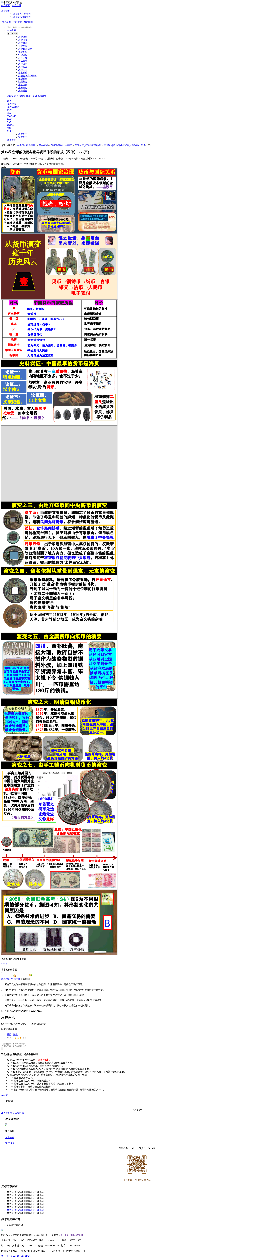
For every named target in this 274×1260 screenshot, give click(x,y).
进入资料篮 (18, 1113)
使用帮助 (17, 22)
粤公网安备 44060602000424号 (16, 1256)
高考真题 (22, 42)
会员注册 (16, 5)
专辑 (9, 128)
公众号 (10, 131)
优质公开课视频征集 (36, 96)
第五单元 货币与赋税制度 (87, 145)
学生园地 (22, 60)
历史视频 (22, 66)
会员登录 (5, 5)
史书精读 (22, 72)
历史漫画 (22, 90)
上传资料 (5, 11)
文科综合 (22, 57)
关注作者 (9, 1143)
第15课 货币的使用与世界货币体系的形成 (124, 145)
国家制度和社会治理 (61, 145)
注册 (15, 1034)
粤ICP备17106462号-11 (72, 1235)
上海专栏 (22, 87)
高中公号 (22, 134)
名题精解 (22, 78)
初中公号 (22, 137)
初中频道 (22, 45)
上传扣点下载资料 (22, 14)
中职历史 (22, 54)
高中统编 (22, 36)
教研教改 (22, 51)
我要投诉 (5, 979)
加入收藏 (15, 979)
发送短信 (9, 1137)
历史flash (22, 69)
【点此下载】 (42, 1059)
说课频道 (22, 81)
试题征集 (11, 96)
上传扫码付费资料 (22, 17)
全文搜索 (11, 30)
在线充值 (6, 22)
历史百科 (22, 63)
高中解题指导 (25, 48)
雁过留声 (22, 84)
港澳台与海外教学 (27, 75)
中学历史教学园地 (26, 145)
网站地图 (28, 22)
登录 (9, 1034)
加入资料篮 (7, 1113)
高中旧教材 (24, 39)
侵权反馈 (21, 96)
